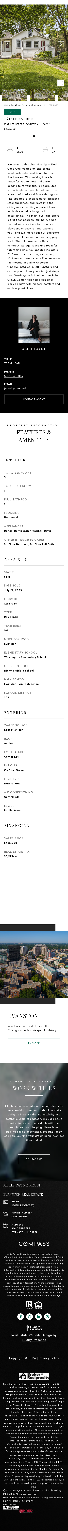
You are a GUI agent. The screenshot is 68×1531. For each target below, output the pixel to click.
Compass (47, 1257)
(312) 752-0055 (13, 376)
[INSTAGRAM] (29, 1316)
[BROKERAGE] (47, 1316)
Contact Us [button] (34, 1159)
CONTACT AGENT (34, 399)
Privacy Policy (49, 1358)
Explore (34, 1043)
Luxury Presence (34, 1340)
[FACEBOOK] (20, 1316)
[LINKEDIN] (38, 1316)
